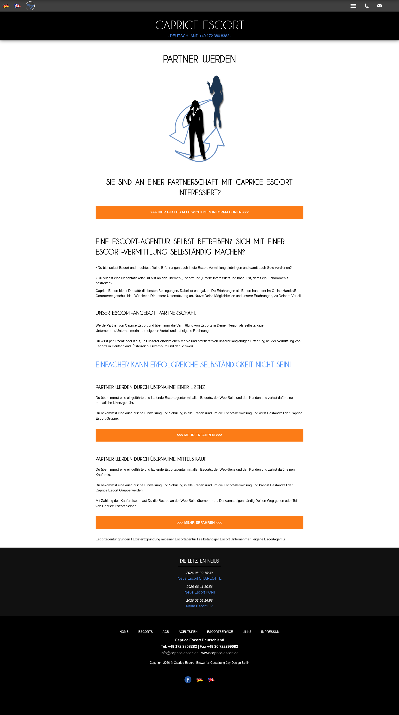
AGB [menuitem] (166, 631)
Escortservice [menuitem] (220, 631)
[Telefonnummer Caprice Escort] (366, 6)
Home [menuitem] (124, 631)
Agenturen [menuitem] (188, 631)
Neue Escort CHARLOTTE (200, 578)
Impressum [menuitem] (270, 631)
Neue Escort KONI (199, 592)
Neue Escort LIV (199, 606)
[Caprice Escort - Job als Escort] (188, 680)
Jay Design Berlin (237, 662)
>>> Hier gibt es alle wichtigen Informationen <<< (200, 212)
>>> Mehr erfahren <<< (199, 435)
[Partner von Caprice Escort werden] (199, 167)
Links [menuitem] (247, 631)
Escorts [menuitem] (145, 631)
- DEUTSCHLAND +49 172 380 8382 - (199, 36)
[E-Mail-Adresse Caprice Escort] (379, 6)
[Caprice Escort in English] (211, 680)
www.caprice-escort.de (220, 653)
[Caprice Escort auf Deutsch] (199, 680)
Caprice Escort (199, 25)
